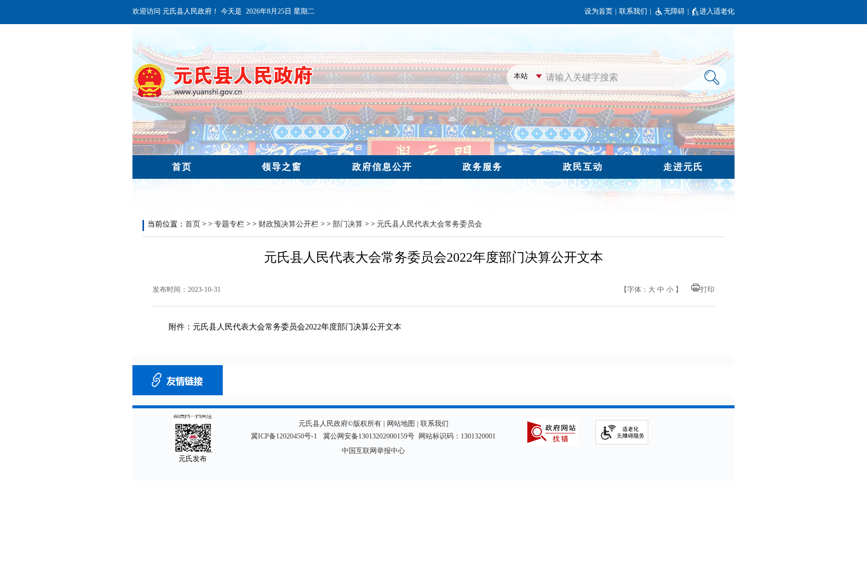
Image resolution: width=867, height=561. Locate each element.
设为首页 (599, 11)
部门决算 (348, 224)
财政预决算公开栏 (288, 224)
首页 (192, 224)
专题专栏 (229, 224)
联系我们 (633, 11)
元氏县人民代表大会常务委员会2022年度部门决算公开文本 (297, 326)
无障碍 (674, 11)
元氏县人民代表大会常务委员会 (429, 224)
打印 (707, 289)
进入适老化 (717, 11)
